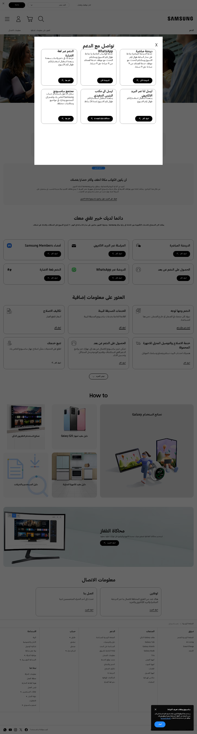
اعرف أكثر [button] (145, 118)
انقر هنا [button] (67, 80)
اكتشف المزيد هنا (166, 718)
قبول (160, 724)
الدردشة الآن (105, 80)
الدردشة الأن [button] (144, 80)
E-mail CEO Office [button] (102, 118)
